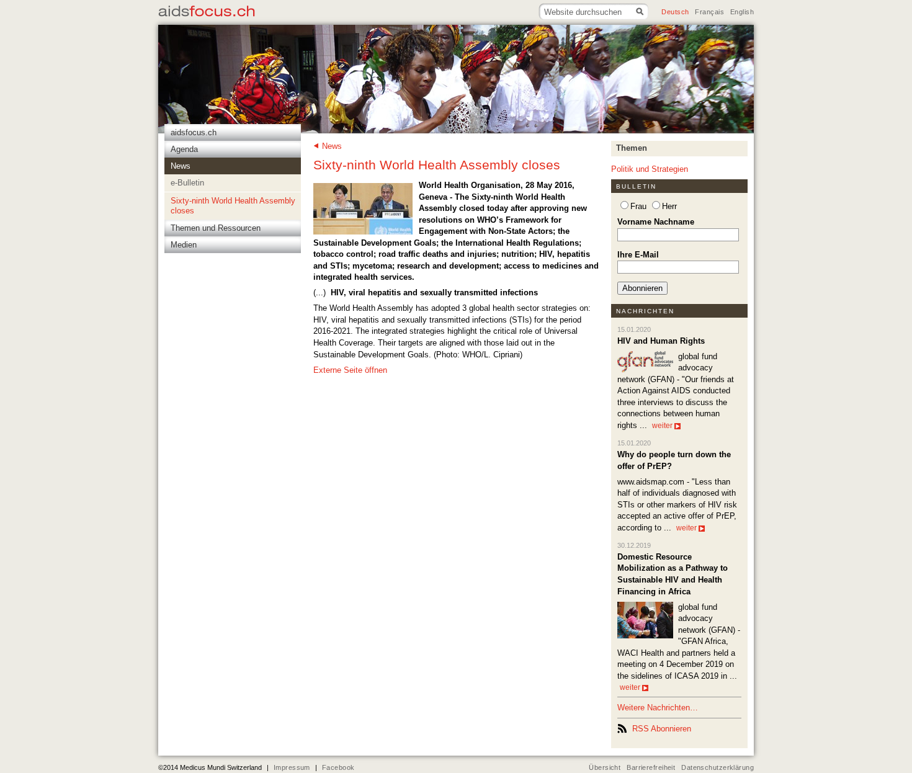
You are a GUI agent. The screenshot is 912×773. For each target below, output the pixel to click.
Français (709, 12)
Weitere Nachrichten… (657, 707)
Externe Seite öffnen (350, 370)
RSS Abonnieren (661, 728)
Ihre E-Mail (638, 254)
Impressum (292, 767)
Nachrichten (645, 311)
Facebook (338, 767)
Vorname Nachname (655, 221)
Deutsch (675, 12)
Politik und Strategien (649, 169)
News (332, 146)
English (742, 12)
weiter (662, 425)
